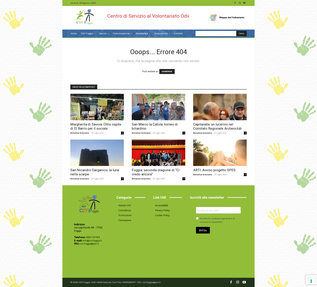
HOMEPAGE (167, 71)
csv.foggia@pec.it (89, 243)
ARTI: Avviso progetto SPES (214, 170)
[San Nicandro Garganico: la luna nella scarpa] (97, 153)
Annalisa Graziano (79, 133)
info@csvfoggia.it (92, 240)
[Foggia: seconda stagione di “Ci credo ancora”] (158, 153)
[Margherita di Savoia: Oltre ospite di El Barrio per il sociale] (97, 107)
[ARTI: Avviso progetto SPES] (220, 153)
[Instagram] (239, 3)
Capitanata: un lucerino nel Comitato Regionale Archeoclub (217, 126)
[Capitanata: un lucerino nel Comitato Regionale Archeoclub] (220, 107)
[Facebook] (235, 3)
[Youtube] (244, 3)
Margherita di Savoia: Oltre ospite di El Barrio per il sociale (95, 126)
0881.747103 (93, 237)
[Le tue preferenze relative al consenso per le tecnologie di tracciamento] (311, 281)
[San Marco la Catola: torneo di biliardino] (158, 107)
